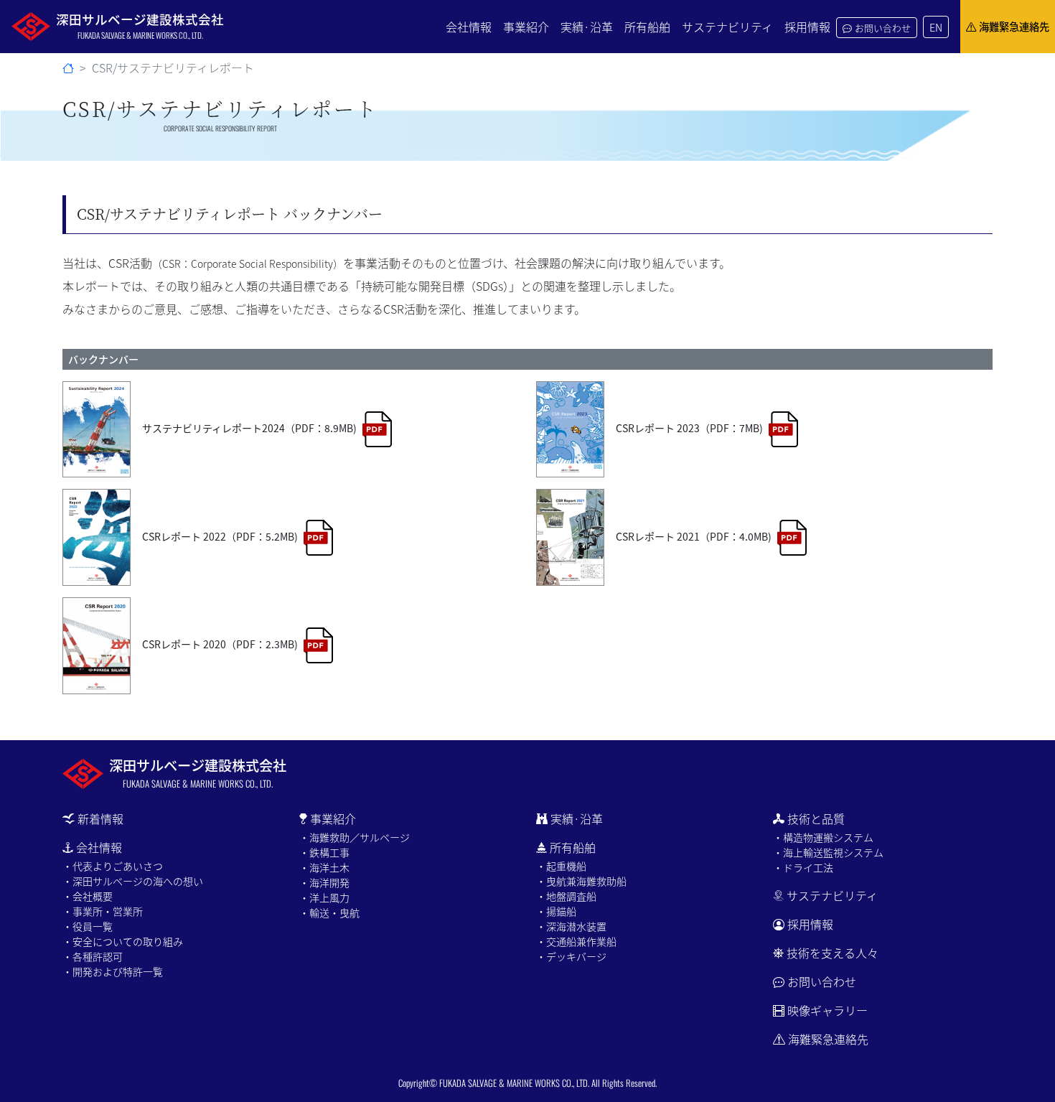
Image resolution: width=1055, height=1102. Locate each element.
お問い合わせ (883, 27)
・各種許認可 (92, 956)
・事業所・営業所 (102, 911)
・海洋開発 (324, 882)
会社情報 (469, 26)
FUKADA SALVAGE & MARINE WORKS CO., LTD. (514, 1083)
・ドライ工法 (803, 867)
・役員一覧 (87, 926)
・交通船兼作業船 (576, 941)
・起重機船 (561, 866)
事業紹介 (526, 26)
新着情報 (100, 818)
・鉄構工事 (324, 852)
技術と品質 (816, 818)
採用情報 (807, 26)
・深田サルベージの (132, 881)
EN (935, 26)
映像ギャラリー (827, 1010)
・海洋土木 (324, 867)
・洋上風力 (324, 897)
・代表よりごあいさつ (112, 866)
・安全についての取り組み (122, 941)
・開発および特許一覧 (112, 971)
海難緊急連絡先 (1014, 26)
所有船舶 (647, 26)
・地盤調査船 (566, 896)
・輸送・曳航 (329, 912)
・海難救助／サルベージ (354, 837)
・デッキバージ (571, 956)
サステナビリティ (727, 26)
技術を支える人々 (832, 952)
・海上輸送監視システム (828, 852)
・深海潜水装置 (571, 926)
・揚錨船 (556, 911)
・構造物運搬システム (823, 837)
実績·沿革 (587, 26)
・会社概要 (87, 896)
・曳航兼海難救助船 (581, 881)
